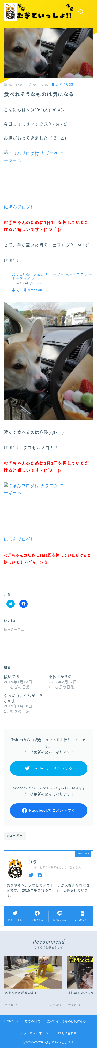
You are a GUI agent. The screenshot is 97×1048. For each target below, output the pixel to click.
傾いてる (12, 677)
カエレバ (36, 283)
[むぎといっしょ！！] (39, 12)
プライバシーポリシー (35, 1033)
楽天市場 (19, 290)
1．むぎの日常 (64, 84)
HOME (8, 1021)
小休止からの (60, 677)
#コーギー (15, 836)
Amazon (35, 290)
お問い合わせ (67, 1033)
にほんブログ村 (19, 207)
